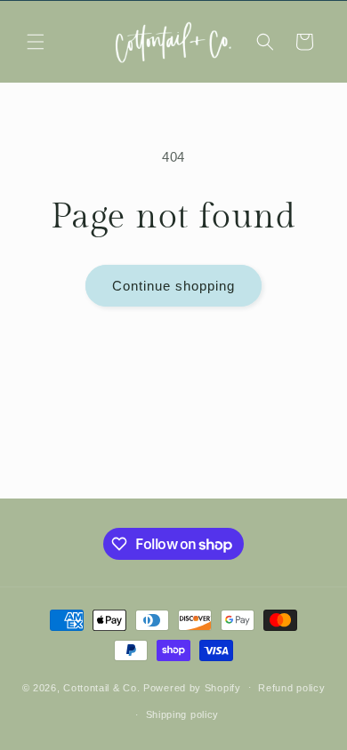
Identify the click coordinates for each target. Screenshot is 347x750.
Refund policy (291, 687)
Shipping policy (183, 714)
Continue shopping (173, 285)
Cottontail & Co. (103, 687)
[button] (35, 41)
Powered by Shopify (192, 687)
